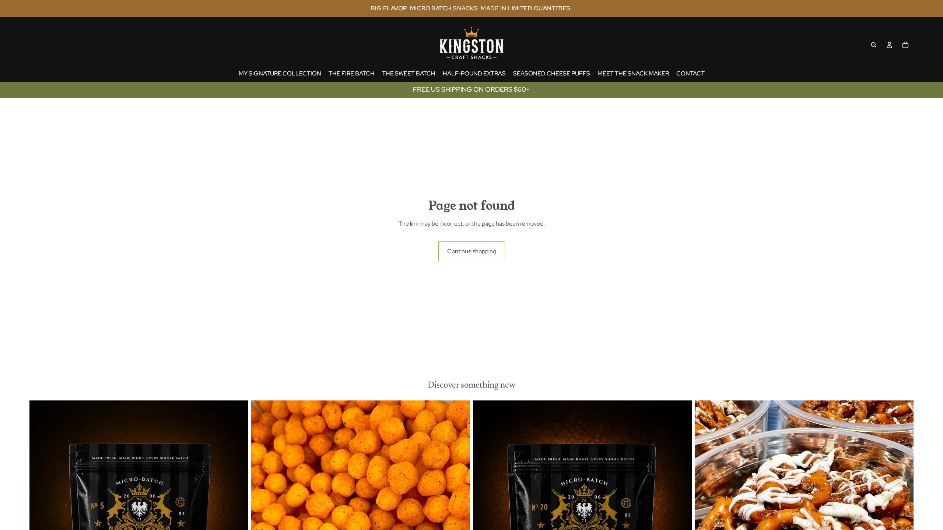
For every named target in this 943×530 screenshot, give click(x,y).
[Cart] (905, 45)
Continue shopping (471, 251)
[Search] (874, 45)
